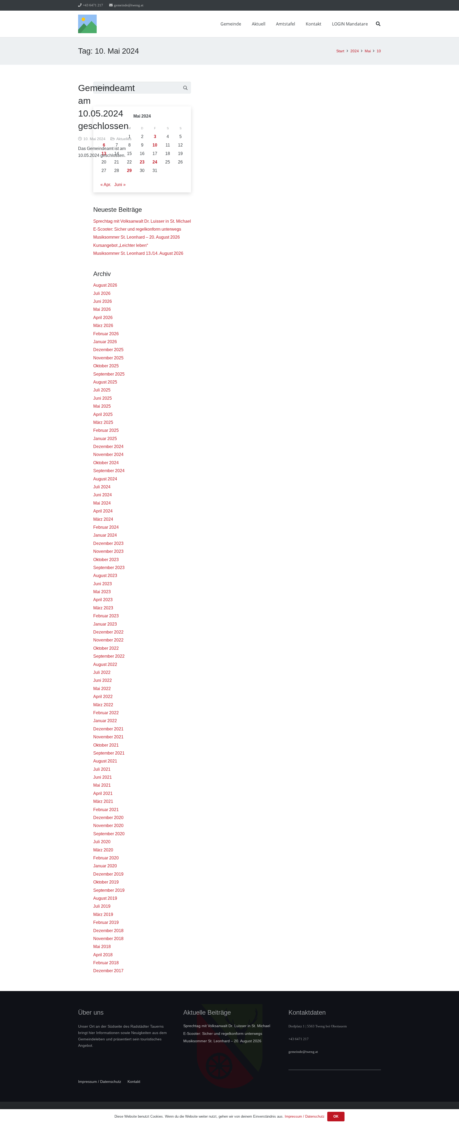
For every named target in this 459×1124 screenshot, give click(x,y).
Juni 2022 (102, 680)
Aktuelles (123, 139)
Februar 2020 (106, 858)
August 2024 (105, 479)
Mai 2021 (102, 785)
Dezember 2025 (108, 349)
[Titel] (87, 24)
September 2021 (109, 753)
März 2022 (103, 705)
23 (142, 162)
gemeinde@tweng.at (303, 1052)
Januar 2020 (105, 866)
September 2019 (109, 890)
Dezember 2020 (108, 817)
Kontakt (134, 1081)
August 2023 (105, 575)
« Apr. (105, 184)
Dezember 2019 (108, 874)
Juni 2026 (102, 301)
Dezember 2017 (108, 970)
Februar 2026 (106, 333)
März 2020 (103, 850)
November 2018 (108, 938)
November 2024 (108, 454)
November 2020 (108, 825)
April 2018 (103, 955)
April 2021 (103, 793)
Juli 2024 (101, 487)
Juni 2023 (102, 584)
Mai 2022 (102, 688)
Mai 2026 (102, 309)
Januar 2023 (105, 624)
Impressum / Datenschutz (99, 1081)
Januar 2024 (105, 535)
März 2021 (103, 801)
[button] (245, 23)
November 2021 (108, 737)
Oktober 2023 (106, 559)
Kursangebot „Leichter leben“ (120, 245)
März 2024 (103, 519)
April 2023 (103, 599)
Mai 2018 (102, 946)
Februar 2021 (106, 809)
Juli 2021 (101, 769)
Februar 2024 (106, 527)
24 (154, 162)
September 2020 (109, 834)
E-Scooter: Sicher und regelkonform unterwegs (137, 229)
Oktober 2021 (106, 745)
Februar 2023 (106, 616)
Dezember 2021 (108, 729)
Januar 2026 (105, 341)
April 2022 (103, 696)
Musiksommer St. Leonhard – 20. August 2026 (136, 237)
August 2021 (105, 761)
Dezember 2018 (108, 930)
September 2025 (109, 374)
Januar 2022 (105, 720)
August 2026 (105, 285)
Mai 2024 (102, 503)
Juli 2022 (101, 672)
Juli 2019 (101, 906)
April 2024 (103, 511)
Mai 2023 (102, 591)
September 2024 (109, 470)
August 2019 (105, 898)
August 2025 (105, 382)
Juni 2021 (102, 777)
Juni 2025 (102, 398)
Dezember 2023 (108, 543)
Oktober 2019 (106, 882)
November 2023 (108, 551)
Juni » (120, 184)
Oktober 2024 (106, 462)
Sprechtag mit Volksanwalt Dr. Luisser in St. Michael (142, 221)
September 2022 (109, 656)
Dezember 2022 (108, 632)
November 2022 (108, 640)
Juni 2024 (102, 495)
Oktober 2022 (106, 648)
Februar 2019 (106, 922)
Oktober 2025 (106, 366)
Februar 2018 (106, 963)
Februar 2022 (106, 712)
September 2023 (109, 567)
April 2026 (103, 317)
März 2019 (103, 914)
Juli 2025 (101, 390)
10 (154, 145)
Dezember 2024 (108, 446)
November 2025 (108, 358)
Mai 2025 (102, 406)
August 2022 (105, 664)
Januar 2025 (105, 438)
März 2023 (103, 608)
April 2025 (103, 414)
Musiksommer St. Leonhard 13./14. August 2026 (138, 253)
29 (129, 170)
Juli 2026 (101, 293)
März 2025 (103, 422)
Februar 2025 (106, 430)
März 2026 (103, 325)
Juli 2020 (101, 841)
